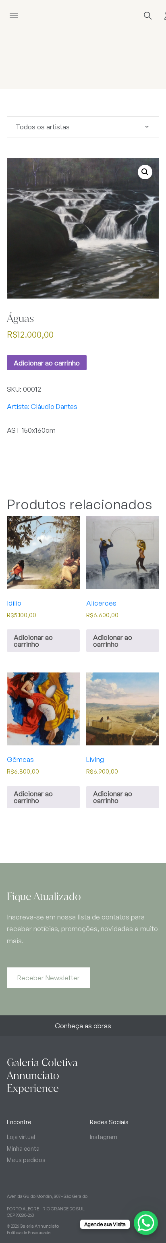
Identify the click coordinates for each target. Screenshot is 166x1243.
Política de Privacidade (28, 1232)
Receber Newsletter (48, 977)
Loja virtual (21, 1136)
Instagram (103, 1136)
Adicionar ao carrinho (47, 363)
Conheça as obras (83, 1025)
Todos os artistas (43, 126)
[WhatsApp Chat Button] (146, 1223)
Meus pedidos (26, 1159)
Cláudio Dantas (54, 406)
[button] (145, 172)
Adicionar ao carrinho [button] (33, 640)
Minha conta (23, 1148)
